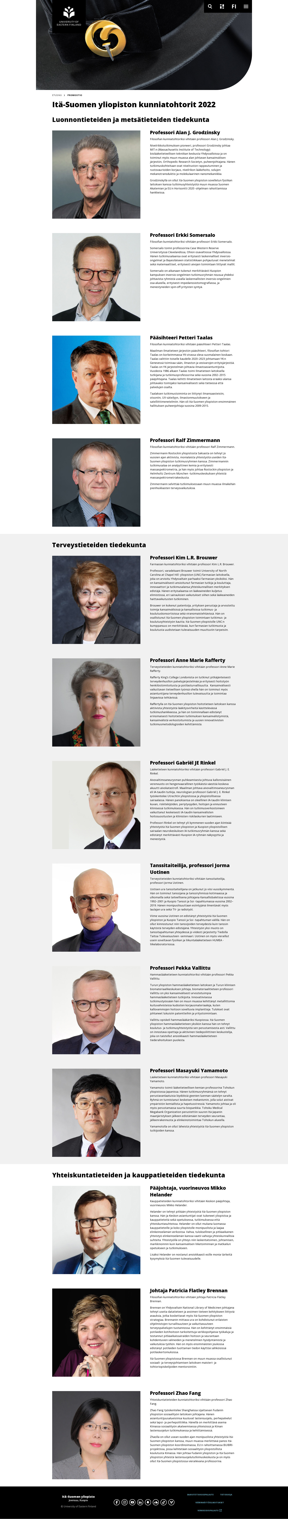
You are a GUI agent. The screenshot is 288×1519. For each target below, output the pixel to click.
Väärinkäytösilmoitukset (209, 1502)
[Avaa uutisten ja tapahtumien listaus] (222, 6)
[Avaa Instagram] (124, 1502)
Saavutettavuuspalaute (200, 1494)
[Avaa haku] (210, 6)
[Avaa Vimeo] (171, 1502)
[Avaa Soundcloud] (155, 1502)
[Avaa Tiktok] (163, 1502)
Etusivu (57, 95)
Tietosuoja (226, 1494)
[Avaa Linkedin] (140, 1502)
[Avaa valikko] (246, 6)
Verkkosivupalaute (208, 1511)
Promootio (75, 95)
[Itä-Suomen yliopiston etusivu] (69, 16)
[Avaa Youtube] (132, 1502)
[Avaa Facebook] (116, 1502)
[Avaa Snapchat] (148, 1502)
